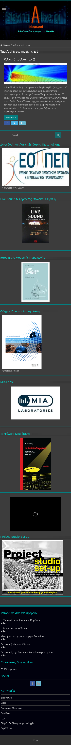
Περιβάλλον (6, 728)
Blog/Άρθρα (6, 698)
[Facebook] (32, 683)
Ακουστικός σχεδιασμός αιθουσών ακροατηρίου (27, 652)
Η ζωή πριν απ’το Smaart (14, 628)
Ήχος (3, 718)
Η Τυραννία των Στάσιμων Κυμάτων (20, 620)
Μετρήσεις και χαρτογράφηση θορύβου (22, 636)
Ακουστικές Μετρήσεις (11, 708)
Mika (3, 623)
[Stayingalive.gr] (35, 20)
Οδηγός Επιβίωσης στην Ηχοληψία (17, 723)
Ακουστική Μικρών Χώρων (15, 644)
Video (3, 703)
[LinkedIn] (38, 683)
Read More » (11, 117)
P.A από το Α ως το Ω (19, 59)
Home (5, 45)
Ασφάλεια (5, 713)
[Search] (58, 135)
